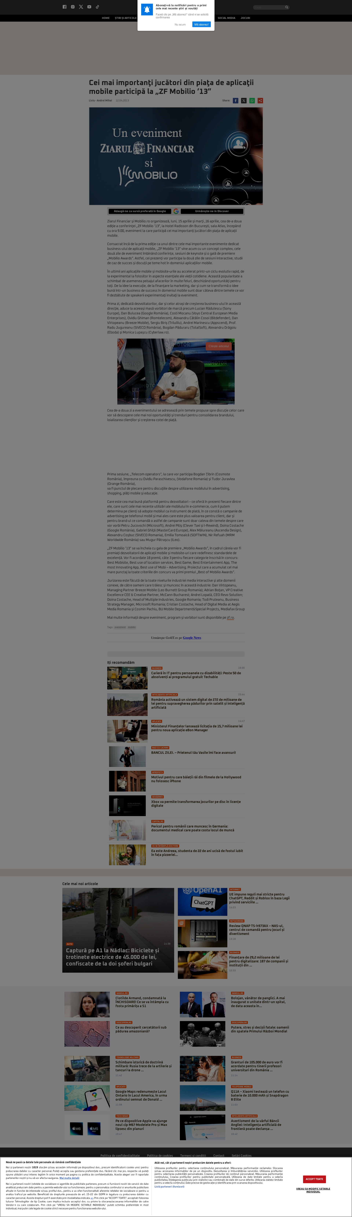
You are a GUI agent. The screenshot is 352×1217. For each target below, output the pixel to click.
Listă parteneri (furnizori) (169, 1187)
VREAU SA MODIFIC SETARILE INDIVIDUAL (313, 1190)
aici (92, 1198)
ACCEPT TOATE (314, 1179)
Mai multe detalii (69, 1178)
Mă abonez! (202, 24)
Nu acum (180, 24)
